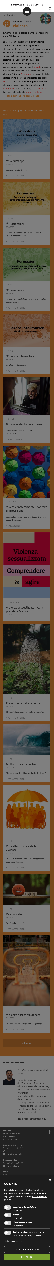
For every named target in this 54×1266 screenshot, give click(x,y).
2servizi (17, 1210)
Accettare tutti (27, 1256)
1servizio (18, 1218)
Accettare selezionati (27, 1249)
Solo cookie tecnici (13, 1241)
